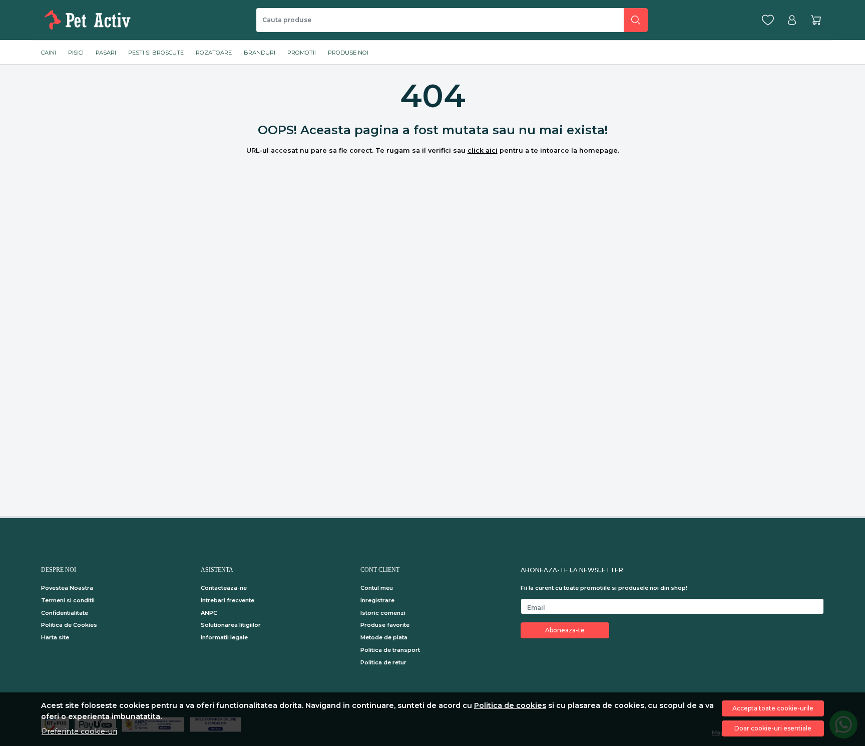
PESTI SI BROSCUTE (156, 52)
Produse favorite (384, 624)
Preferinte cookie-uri (79, 731)
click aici (483, 150)
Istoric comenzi (382, 612)
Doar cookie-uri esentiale (772, 728)
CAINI (48, 52)
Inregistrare (377, 600)
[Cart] (816, 20)
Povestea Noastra (67, 587)
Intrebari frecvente (227, 600)
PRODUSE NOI (348, 52)
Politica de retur (383, 662)
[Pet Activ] (89, 20)
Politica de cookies (510, 705)
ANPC (209, 612)
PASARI (106, 52)
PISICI (76, 52)
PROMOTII (301, 52)
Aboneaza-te (565, 630)
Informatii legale (224, 637)
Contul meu (376, 587)
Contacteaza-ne (224, 587)
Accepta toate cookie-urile (772, 708)
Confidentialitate (64, 612)
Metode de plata (383, 637)
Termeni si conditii (68, 600)
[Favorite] (768, 20)
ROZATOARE (214, 52)
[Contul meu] (792, 20)
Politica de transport (390, 649)
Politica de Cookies (69, 624)
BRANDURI (259, 52)
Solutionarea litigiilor (231, 624)
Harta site (55, 637)
